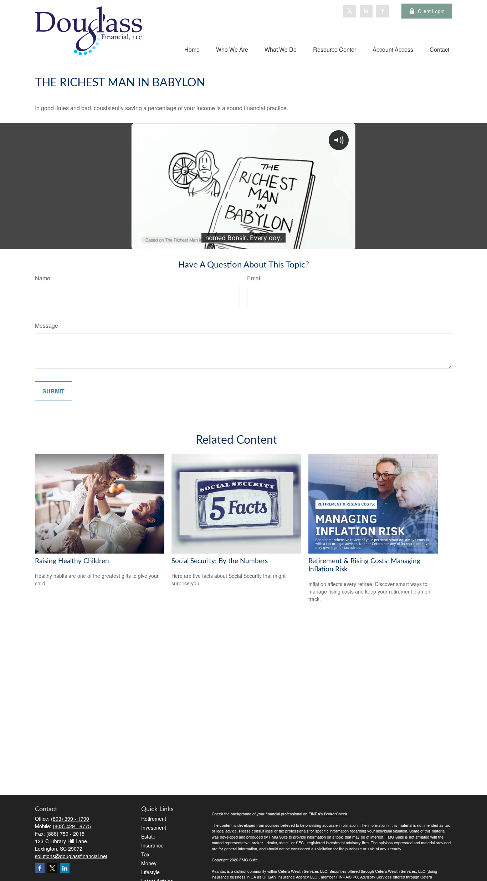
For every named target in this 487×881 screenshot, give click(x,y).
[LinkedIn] (366, 11)
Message (46, 325)
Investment (153, 827)
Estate (148, 836)
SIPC (353, 877)
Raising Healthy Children (72, 561)
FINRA (342, 877)
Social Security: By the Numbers (219, 561)
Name (42, 278)
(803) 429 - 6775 (72, 826)
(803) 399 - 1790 (70, 818)
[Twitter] (349, 11)
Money (149, 863)
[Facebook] (382, 11)
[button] (192, 49)
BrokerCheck (335, 813)
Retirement (153, 818)
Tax (145, 854)
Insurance (152, 845)
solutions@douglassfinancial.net (71, 856)
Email (254, 278)
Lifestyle (150, 872)
